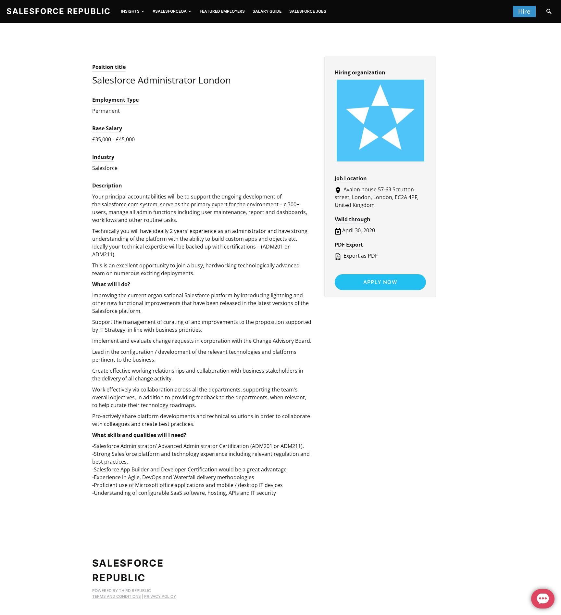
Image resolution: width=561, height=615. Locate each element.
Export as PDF (360, 255)
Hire (524, 11)
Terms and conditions (116, 596)
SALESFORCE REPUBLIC (58, 11)
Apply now (380, 282)
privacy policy (160, 596)
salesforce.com (120, 204)
